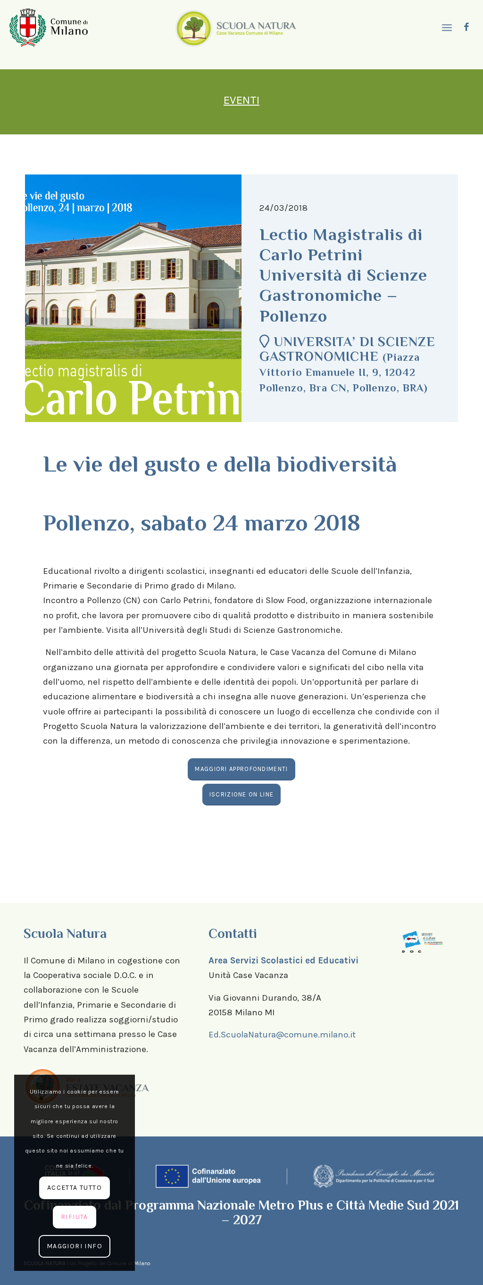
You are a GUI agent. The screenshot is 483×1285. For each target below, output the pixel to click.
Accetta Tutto (74, 1188)
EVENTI (241, 100)
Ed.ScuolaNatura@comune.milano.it (282, 1034)
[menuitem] (446, 28)
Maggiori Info (74, 1246)
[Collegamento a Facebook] (466, 27)
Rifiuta (74, 1217)
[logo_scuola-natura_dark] (235, 28)
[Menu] (446, 28)
